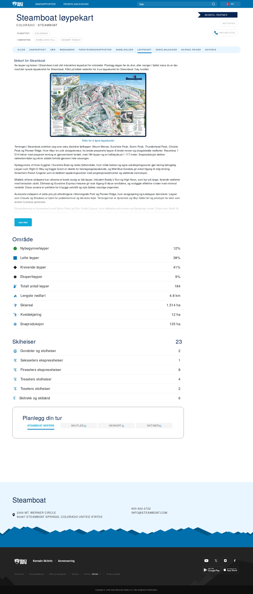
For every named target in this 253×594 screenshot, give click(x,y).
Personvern (19, 574)
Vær (53, 49)
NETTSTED (229, 23)
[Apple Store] (230, 569)
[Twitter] (216, 560)
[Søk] (213, 4)
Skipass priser (191, 49)
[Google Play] (212, 569)
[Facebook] (235, 560)
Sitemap (75, 574)
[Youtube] (206, 560)
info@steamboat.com (149, 513)
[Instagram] (225, 560)
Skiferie (210, 49)
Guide (21, 49)
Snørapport (37, 49)
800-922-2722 (227, 32)
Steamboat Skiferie (40, 425)
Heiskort (115, 425)
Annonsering (66, 561)
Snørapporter (45, 4)
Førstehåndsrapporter (95, 49)
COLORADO (25, 25)
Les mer (23, 222)
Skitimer (153, 425)
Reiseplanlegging (76, 4)
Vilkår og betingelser (57, 574)
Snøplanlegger (166, 49)
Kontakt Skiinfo (43, 561)
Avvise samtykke (113, 574)
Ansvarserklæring (36, 574)
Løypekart (145, 49)
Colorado (41, 33)
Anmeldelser (124, 49)
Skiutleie (77, 425)
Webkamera (67, 49)
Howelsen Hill (45, 40)
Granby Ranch (71, 40)
